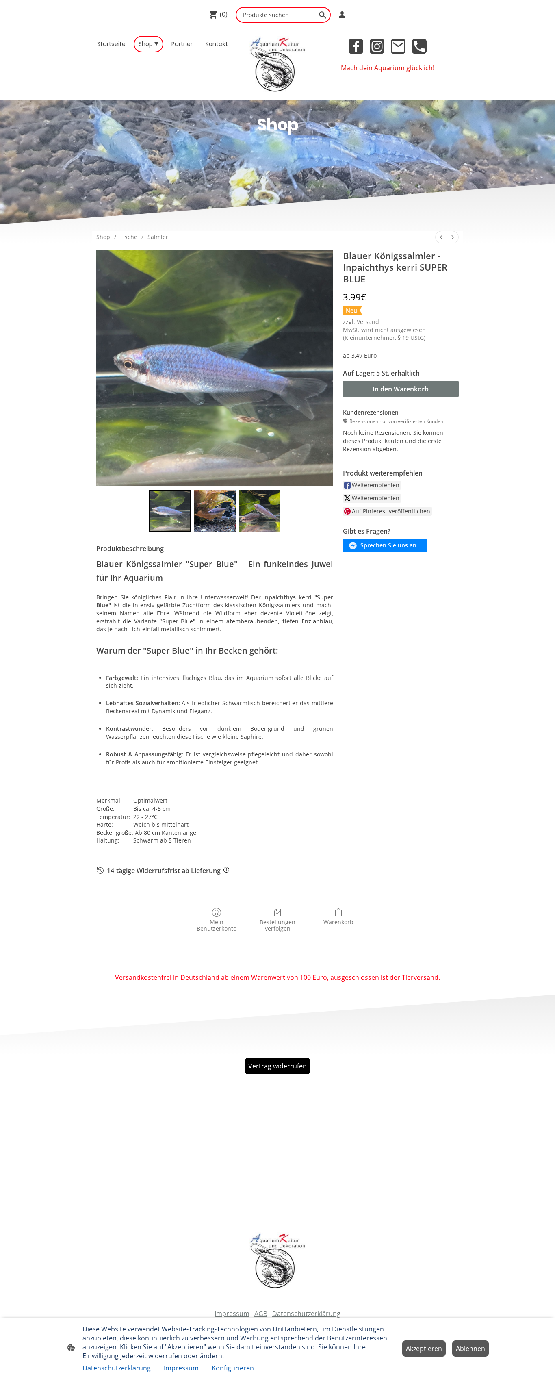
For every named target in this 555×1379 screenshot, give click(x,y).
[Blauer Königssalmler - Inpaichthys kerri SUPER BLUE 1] (215, 511)
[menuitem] (441, 237)
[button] (385, 545)
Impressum (232, 1313)
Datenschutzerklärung (306, 1313)
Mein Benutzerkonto (216, 925)
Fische (128, 237)
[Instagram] (377, 46)
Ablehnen (470, 1348)
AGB (260, 1313)
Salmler (157, 237)
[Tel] (419, 46)
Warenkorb (338, 922)
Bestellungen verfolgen (277, 925)
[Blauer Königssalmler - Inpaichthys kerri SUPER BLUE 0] (170, 511)
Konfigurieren (233, 1368)
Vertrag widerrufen (277, 1066)
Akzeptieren (424, 1348)
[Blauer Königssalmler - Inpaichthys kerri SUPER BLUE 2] (260, 511)
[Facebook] (356, 46)
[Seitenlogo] (277, 64)
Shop (103, 237)
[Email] (398, 46)
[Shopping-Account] (342, 15)
